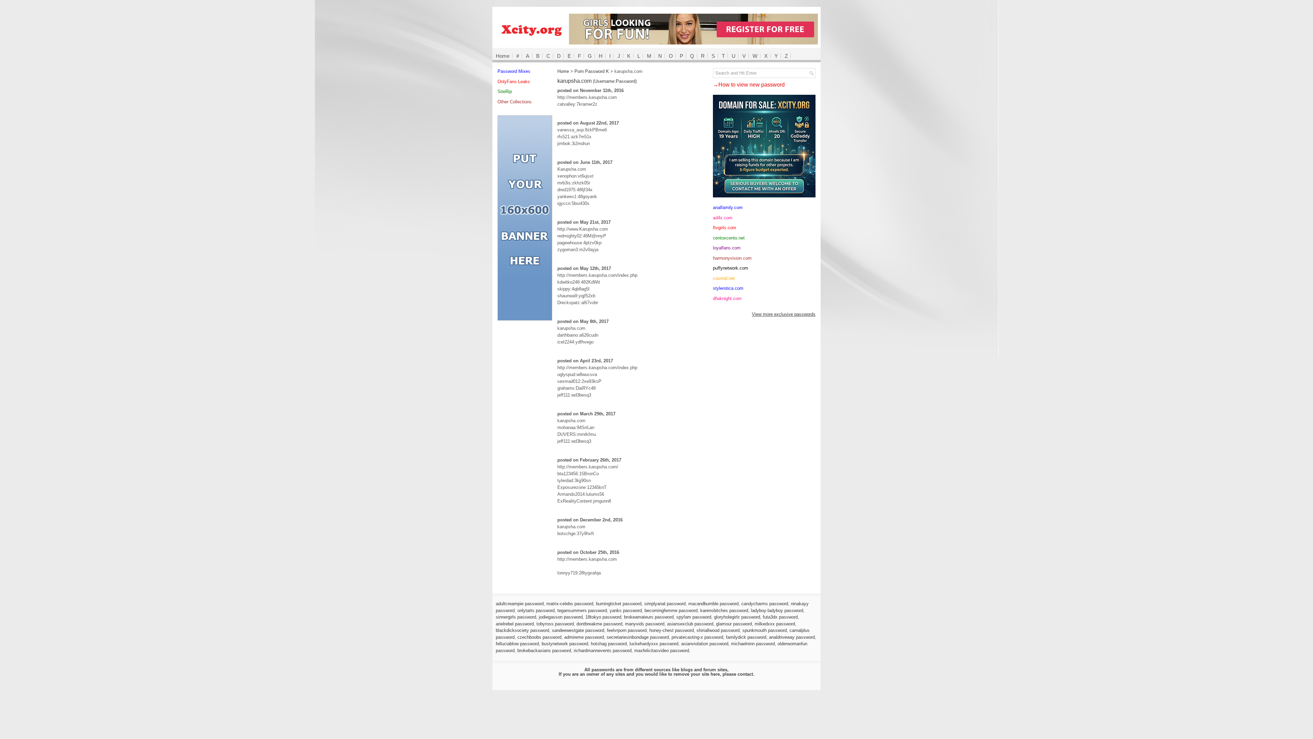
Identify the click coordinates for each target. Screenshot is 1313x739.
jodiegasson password (561, 617)
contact (745, 674)
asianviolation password (704, 643)
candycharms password (764, 603)
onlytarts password (536, 610)
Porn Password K (591, 71)
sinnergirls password (516, 617)
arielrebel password (515, 623)
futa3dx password (780, 617)
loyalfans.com (727, 247)
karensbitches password (724, 610)
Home (502, 56)
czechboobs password (539, 637)
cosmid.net (724, 278)
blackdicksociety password (522, 630)
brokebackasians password (544, 650)
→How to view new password (749, 85)
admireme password (584, 637)
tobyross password (555, 623)
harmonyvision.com (732, 258)
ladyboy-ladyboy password (777, 610)
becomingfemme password (671, 610)
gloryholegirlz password (737, 617)
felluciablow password (517, 643)
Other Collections (515, 101)
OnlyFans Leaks (514, 81)
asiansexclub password (690, 623)
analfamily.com (728, 207)
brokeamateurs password (649, 617)
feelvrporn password (627, 630)
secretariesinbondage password (638, 637)
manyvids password (644, 623)
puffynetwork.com (730, 268)
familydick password (746, 637)
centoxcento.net (729, 238)
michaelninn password (753, 643)
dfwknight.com (727, 298)
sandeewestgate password (578, 630)
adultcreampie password (520, 603)
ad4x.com (722, 217)
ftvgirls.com (724, 227)
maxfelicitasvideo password (661, 650)
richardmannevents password (603, 650)
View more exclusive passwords (783, 314)
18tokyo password (603, 617)
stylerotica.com (728, 288)
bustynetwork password (565, 643)
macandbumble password (713, 603)
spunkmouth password (764, 630)
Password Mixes (514, 71)
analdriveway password (792, 637)
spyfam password (693, 617)
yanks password (626, 610)
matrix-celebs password (569, 603)
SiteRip (505, 91)
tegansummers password (582, 610)
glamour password (734, 623)
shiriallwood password (718, 630)
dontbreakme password (599, 623)
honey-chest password (671, 630)
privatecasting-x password (697, 637)
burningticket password (618, 603)
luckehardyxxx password (653, 643)
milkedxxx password (775, 623)
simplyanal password (665, 603)
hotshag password (609, 643)
